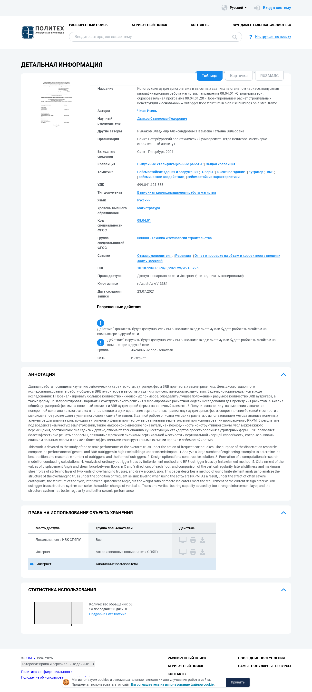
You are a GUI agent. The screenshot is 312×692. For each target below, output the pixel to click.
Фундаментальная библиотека (262, 25)
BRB (270, 172)
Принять (238, 682)
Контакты (200, 25)
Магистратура (148, 208)
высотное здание (231, 172)
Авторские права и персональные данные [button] (55, 664)
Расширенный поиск (88, 25)
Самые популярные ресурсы (264, 666)
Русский (143, 200)
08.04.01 (144, 220)
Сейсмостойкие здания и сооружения (167, 172)
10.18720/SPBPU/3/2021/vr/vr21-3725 (167, 268)
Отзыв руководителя (154, 255)
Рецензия (183, 255)
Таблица (209, 75)
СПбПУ (29, 658)
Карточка (239, 75)
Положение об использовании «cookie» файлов (58, 677)
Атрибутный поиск (149, 25)
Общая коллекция (220, 164)
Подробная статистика (108, 614)
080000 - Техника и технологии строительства (174, 238)
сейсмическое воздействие (161, 177)
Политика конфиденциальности (46, 672)
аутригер (256, 172)
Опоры (207, 172)
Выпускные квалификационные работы (169, 164)
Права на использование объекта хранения (80, 512)
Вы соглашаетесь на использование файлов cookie (172, 684)
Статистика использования (62, 589)
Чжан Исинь (147, 111)
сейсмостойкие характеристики (213, 177)
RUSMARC (269, 75)
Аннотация (41, 374)
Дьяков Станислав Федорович (162, 118)
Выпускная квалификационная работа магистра (176, 192)
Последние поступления (261, 658)
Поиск (233, 37)
